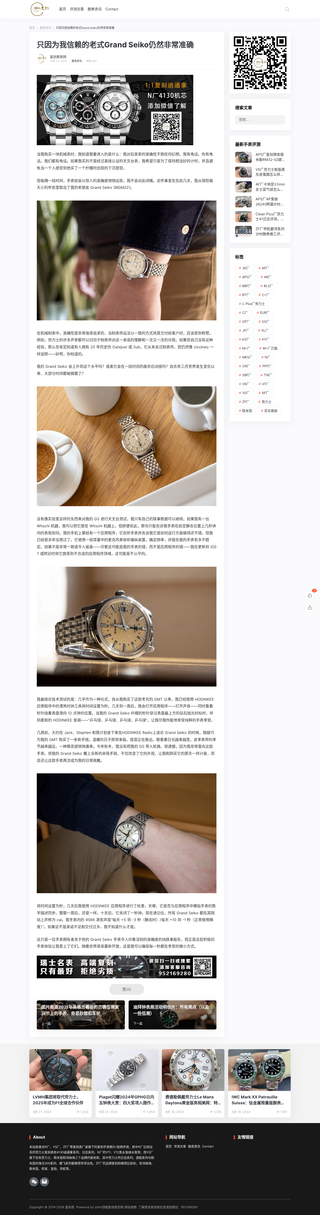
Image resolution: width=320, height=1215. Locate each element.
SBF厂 (247, 375)
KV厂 (246, 339)
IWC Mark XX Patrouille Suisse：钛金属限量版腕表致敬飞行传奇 (258, 1100)
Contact (111, 9)
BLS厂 (268, 286)
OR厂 (246, 366)
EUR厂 (265, 313)
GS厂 (266, 321)
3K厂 (246, 268)
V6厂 (246, 384)
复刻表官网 (58, 57)
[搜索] (287, 9)
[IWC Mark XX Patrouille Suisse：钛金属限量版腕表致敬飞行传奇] (259, 1070)
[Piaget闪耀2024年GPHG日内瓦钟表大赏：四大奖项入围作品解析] (127, 1070)
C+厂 (266, 295)
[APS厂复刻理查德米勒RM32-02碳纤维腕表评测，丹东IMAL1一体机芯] (260, 157)
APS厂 (247, 277)
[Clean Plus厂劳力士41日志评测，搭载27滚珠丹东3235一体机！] (260, 216)
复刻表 (69, 1207)
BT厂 (246, 295)
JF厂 (245, 330)
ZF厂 (245, 402)
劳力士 (267, 402)
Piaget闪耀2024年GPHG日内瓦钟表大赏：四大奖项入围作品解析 (126, 1100)
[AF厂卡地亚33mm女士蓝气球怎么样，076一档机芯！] (260, 186)
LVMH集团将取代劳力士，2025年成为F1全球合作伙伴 (58, 1100)
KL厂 (265, 330)
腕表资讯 (95, 9)
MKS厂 (247, 357)
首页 (62, 9)
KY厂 (265, 339)
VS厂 (246, 393)
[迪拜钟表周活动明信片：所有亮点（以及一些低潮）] (173, 1014)
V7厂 (265, 384)
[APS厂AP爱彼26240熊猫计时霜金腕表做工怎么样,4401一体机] (260, 201)
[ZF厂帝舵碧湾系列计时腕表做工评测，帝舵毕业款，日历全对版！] (260, 231)
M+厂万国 (270, 348)
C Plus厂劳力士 (253, 304)
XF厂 (265, 393)
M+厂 (246, 348)
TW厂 (268, 375)
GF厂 (246, 321)
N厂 (268, 357)
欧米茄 (247, 411)
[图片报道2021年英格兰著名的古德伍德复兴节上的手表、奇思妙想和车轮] (81, 1014)
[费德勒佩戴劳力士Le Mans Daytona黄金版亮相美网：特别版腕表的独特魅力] (193, 1070)
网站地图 (130, 1207)
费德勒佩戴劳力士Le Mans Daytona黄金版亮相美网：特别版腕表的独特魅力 (191, 1100)
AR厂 (268, 277)
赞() (126, 989)
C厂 (245, 313)
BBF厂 (247, 286)
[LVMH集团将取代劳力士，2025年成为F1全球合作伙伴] (60, 1070)
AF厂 (265, 268)
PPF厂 (267, 366)
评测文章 (77, 9)
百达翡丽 (270, 411)
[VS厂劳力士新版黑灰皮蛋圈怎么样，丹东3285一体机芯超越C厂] (260, 172)
